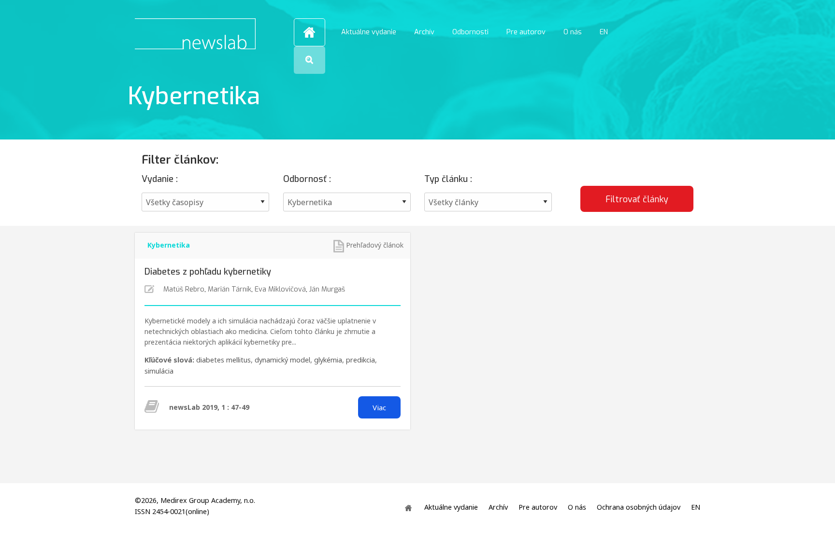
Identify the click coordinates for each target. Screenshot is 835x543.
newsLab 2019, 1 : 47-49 (209, 407)
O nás (572, 32)
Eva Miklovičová (280, 289)
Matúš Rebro (183, 289)
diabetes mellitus (223, 359)
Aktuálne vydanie (368, 32)
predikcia (360, 359)
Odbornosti (470, 32)
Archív (424, 32)
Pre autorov (526, 32)
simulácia (158, 371)
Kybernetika (168, 245)
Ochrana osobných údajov (638, 507)
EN (604, 32)
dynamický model (282, 359)
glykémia (328, 359)
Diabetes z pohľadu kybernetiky (207, 272)
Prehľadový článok (374, 245)
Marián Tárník (229, 289)
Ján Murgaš (327, 289)
